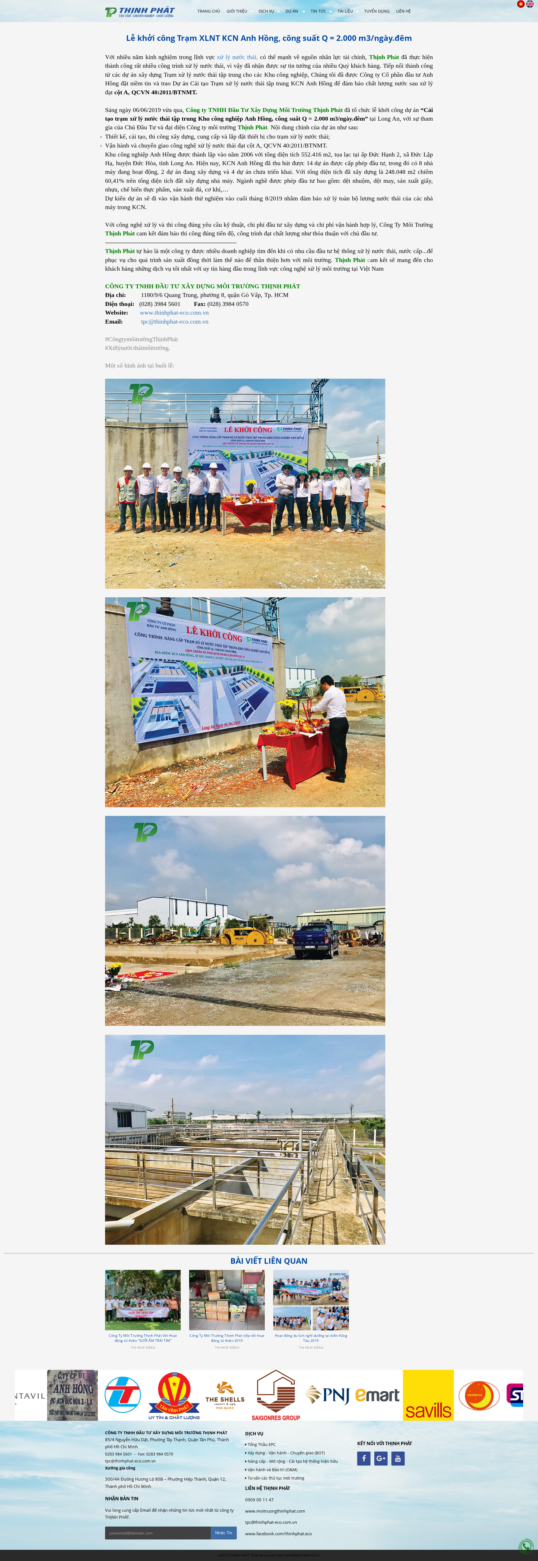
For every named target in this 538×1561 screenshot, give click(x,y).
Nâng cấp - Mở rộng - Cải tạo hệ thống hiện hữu (293, 1461)
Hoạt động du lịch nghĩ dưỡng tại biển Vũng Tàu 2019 (311, 1338)
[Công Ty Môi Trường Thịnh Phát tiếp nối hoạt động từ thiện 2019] (227, 1300)
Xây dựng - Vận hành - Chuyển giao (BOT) (286, 1452)
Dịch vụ (266, 11)
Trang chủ (209, 11)
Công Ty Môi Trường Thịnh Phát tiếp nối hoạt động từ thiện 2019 (227, 1338)
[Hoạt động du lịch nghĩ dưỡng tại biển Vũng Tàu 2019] (311, 1300)
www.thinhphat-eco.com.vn (174, 312)
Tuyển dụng (376, 11)
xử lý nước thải (236, 56)
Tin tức (318, 11)
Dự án (292, 11)
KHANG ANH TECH (304, 1555)
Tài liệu (345, 11)
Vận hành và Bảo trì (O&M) (272, 1469)
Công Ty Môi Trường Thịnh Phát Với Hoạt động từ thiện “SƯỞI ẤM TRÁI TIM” (143, 1338)
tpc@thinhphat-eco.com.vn (174, 321)
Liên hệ (403, 11)
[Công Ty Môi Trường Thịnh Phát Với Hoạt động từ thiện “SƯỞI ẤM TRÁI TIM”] (143, 1300)
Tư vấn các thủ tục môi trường (276, 1478)
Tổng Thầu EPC (262, 1444)
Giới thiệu (237, 11)
